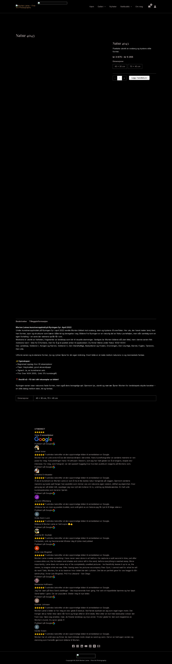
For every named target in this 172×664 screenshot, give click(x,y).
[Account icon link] (155, 6)
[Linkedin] (81, 646)
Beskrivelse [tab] (21, 321)
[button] (104, 6)
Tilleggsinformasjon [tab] (38, 321)
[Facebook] (73, 646)
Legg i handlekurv (139, 78)
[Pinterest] (90, 646)
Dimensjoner (118, 61)
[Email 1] (98, 646)
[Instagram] (77, 646)
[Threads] (94, 646)
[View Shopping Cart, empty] (149, 6)
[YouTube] (86, 646)
